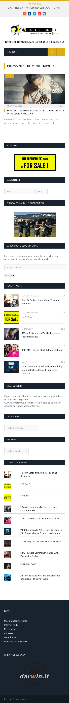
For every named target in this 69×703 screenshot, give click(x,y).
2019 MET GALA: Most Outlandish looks (42, 349)
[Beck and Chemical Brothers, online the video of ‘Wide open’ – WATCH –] (34, 90)
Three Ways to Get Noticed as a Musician (41, 541)
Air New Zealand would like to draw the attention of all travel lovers (40, 577)
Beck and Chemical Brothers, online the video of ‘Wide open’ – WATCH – (35, 112)
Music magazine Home (15, 620)
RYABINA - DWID (28, 564)
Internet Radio (11, 624)
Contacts (8, 633)
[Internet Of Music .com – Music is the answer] (34, 29)
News (9, 75)
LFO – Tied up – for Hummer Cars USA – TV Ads (34, 7)
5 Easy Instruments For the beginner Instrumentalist (41, 335)
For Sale (24, 495)
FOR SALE (27, 316)
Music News (10, 629)
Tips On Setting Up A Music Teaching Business (41, 301)
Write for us (10, 637)
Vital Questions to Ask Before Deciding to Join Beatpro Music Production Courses (42, 370)
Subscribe (9, 275)
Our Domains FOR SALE (15, 641)
